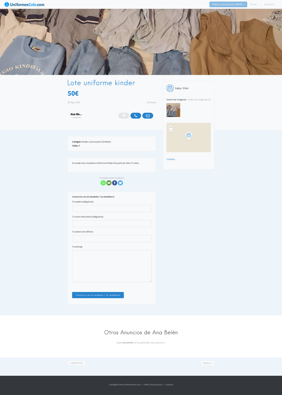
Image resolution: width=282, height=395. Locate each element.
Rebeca (206, 363)
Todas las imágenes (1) (199, 99)
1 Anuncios (76, 117)
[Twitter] (120, 182)
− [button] (171, 130)
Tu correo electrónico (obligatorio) (87, 216)
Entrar (254, 4)
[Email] (108, 182)
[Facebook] (114, 182)
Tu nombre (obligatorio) (82, 201)
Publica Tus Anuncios (223, 4)
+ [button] (171, 127)
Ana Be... (76, 114)
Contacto (269, 4)
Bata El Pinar (77, 363)
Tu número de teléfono (82, 231)
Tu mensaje (77, 246)
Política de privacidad (153, 384)
